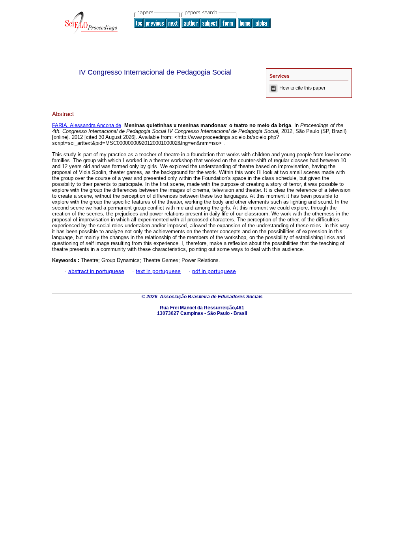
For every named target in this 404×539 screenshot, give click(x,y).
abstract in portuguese (96, 271)
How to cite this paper (302, 88)
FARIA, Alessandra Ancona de (86, 125)
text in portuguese (158, 271)
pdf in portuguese (214, 271)
